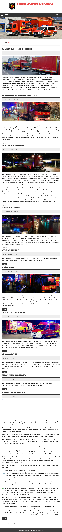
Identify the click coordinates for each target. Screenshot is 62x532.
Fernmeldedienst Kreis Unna (35, 4)
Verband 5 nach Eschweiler (13, 392)
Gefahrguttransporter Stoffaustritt (17, 49)
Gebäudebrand (8, 267)
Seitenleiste (54, 15)
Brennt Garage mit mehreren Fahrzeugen (19, 95)
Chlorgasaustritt (9, 354)
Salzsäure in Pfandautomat (13, 312)
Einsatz (4, 264)
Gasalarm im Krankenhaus (13, 145)
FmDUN (16, 53)
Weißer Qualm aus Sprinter (14, 375)
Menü (6, 15)
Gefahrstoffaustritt (10, 250)
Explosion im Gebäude (11, 207)
